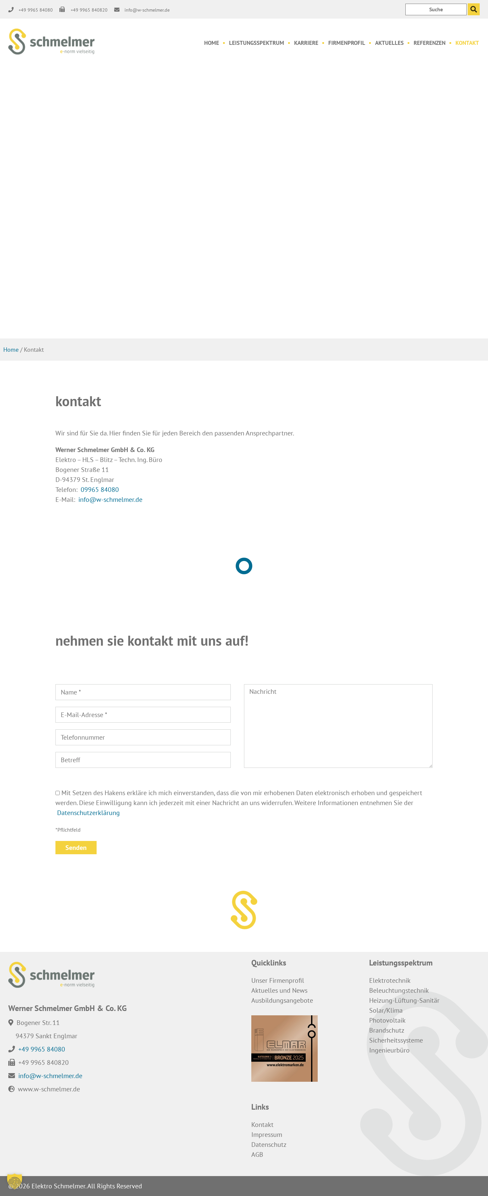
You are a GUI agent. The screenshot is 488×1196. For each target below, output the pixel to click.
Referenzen (430, 42)
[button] (14, 1181)
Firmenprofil (346, 42)
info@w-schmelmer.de (110, 499)
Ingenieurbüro (389, 1050)
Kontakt (467, 42)
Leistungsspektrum (256, 42)
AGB (257, 1154)
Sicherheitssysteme (396, 1040)
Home (211, 42)
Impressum (266, 1134)
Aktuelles (389, 42)
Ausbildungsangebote (282, 1000)
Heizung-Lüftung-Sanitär (404, 1000)
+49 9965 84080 (41, 1049)
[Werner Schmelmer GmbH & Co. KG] (51, 42)
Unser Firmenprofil (277, 980)
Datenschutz (268, 1144)
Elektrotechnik (390, 980)
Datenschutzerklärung (88, 812)
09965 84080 (100, 489)
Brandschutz (386, 1030)
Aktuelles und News (279, 990)
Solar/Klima (386, 1010)
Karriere (306, 42)
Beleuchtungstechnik (399, 990)
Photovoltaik (387, 1020)
